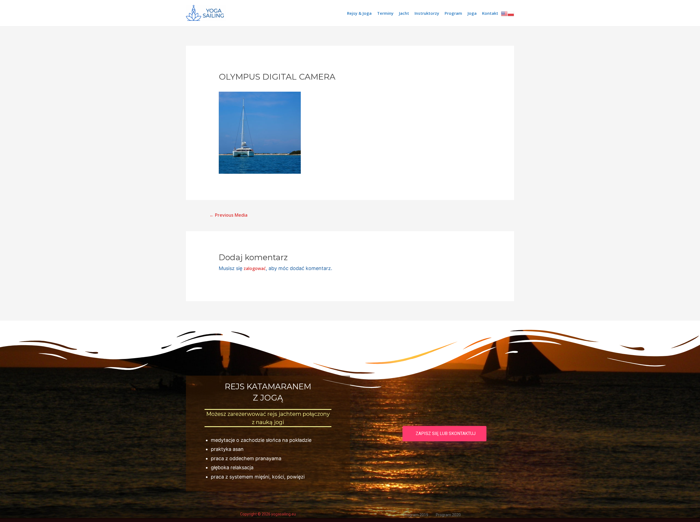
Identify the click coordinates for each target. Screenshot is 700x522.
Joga (472, 13)
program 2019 (415, 515)
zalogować (255, 268)
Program (453, 13)
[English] (504, 13)
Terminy (385, 13)
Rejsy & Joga (359, 13)
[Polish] (511, 13)
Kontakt (490, 13)
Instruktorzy (427, 13)
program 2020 (448, 515)
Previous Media (228, 215)
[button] (444, 433)
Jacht (404, 13)
